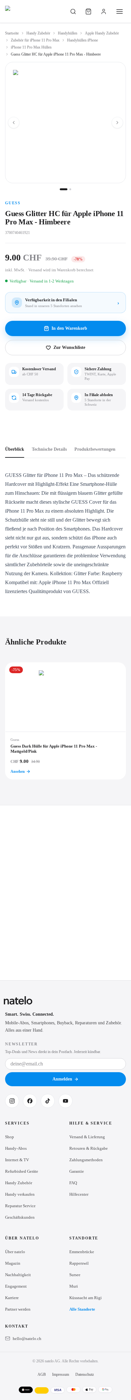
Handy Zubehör (38, 33)
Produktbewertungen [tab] (94, 449)
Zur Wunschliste (69, 347)
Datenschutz (84, 1374)
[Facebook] (30, 1101)
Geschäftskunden (20, 1217)
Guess (13, 203)
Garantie (76, 1171)
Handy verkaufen (20, 1194)
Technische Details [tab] (49, 449)
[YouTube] (65, 1101)
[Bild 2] (70, 189)
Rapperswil (79, 1263)
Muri (73, 1286)
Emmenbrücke (81, 1251)
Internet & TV (17, 1159)
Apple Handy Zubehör (102, 33)
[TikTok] (48, 1101)
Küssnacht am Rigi (85, 1297)
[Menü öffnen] (119, 11)
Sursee (74, 1274)
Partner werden (18, 1309)
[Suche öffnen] (73, 11)
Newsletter (21, 1044)
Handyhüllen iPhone (82, 40)
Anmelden (62, 1079)
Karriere (12, 1297)
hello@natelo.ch (27, 1338)
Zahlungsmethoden (86, 1159)
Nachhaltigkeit (18, 1274)
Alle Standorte (82, 1309)
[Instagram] (12, 1101)
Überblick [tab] (14, 449)
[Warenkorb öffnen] (88, 11)
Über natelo (15, 1251)
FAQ (73, 1182)
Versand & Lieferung (87, 1136)
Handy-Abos (16, 1148)
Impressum (60, 1374)
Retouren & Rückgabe (88, 1148)
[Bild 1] (63, 189)
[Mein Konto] (103, 11)
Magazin (12, 1263)
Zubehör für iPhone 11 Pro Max (35, 40)
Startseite (12, 33)
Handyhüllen (67, 33)
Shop (9, 1136)
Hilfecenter (78, 1194)
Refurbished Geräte (21, 1171)
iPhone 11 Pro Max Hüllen (31, 47)
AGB (42, 1374)
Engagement (16, 1286)
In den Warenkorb (69, 328)
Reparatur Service (20, 1205)
